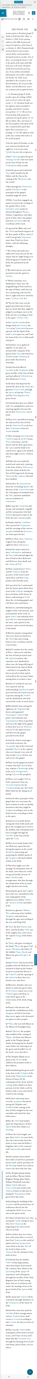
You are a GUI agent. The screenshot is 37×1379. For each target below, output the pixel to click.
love (8, 173)
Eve (7, 913)
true (29, 1338)
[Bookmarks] (24, 19)
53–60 (15, 132)
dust (23, 436)
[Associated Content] (35, 29)
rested (13, 334)
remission (10, 788)
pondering (10, 152)
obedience (17, 189)
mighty (30, 891)
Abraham (16, 949)
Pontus (26, 212)
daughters (10, 916)
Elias (11, 1024)
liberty (9, 476)
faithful (9, 356)
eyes (8, 328)
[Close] (2, 37)
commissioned (12, 721)
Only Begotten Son (21, 395)
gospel (26, 486)
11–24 (13, 103)
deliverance (21, 412)
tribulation (25, 376)
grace (11, 392)
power (14, 616)
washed (16, 1316)
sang (26, 577)
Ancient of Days (16, 902)
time (27, 1246)
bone (8, 442)
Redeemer (22, 179)
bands (8, 431)
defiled (9, 515)
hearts (19, 1059)
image (18, 935)
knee (12, 555)
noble (18, 1221)
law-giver (24, 955)
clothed (20, 715)
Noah (11, 943)
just (18, 353)
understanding (22, 328)
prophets (10, 531)
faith (26, 779)
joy (12, 406)
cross (16, 838)
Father (27, 392)
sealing (9, 1085)
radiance (17, 571)
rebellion (15, 877)
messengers (11, 715)
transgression (21, 771)
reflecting (16, 156)
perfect (24, 439)
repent (19, 755)
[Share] (2, 49)
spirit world (18, 425)
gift (26, 788)
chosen (18, 1224)
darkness (28, 539)
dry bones (13, 991)
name (23, 379)
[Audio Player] (30, 1372)
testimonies (25, 525)
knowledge (23, 768)
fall (11, 495)
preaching (10, 1271)
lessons (18, 1240)
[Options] (33, 19)
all (14, 729)
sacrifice (17, 159)
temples (24, 1073)
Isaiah (15, 962)
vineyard (10, 1252)
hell (19, 564)
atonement (26, 186)
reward (17, 1319)
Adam (28, 900)
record (21, 1338)
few (15, 619)
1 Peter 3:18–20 (19, 298)
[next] (27, 1376)
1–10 (8, 94)
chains (12, 564)
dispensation (22, 1076)
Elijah (8, 1037)
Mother (27, 910)
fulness (9, 1191)
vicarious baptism (13, 785)
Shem (17, 946)
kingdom (10, 1013)
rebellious (26, 522)
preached (19, 221)
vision (22, 1330)
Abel (11, 927)
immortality (15, 1149)
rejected (16, 774)
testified (9, 1107)
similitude (24, 370)
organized (22, 709)
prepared (24, 1243)
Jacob (24, 952)
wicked (23, 506)
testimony (23, 356)
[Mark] (2, 41)
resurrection (19, 389)
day (27, 1049)
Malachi (16, 1031)
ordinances (14, 1302)
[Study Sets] (19, 19)
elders (9, 1262)
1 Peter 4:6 (22, 318)
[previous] (9, 1376)
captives (21, 476)
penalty (9, 1313)
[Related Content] (28, 19)
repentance (11, 501)
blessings (13, 1165)
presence (28, 531)
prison (9, 276)
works (13, 1322)
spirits (12, 658)
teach (27, 597)
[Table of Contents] (2, 19)
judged (9, 810)
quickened (23, 689)
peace (25, 545)
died (23, 765)
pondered (17, 322)
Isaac (19, 952)
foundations (20, 1194)
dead (21, 337)
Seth (27, 929)
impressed (26, 237)
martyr (24, 927)
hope (28, 386)
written (24, 325)
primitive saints (12, 209)
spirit (11, 448)
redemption (11, 165)
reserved (10, 1188)
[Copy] (2, 46)
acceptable (11, 746)
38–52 (30, 118)
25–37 (19, 112)
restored (9, 439)
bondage (10, 1129)
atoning (9, 159)
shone (28, 569)
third (12, 231)
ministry (19, 591)
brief (12, 639)
